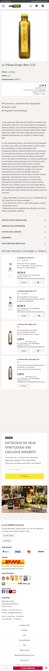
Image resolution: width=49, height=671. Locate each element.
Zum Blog (7, 541)
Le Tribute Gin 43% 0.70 (25, 258)
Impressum (24, 660)
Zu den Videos (9, 536)
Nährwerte (6, 238)
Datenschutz (24, 650)
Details (23, 283)
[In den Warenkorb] (38, 282)
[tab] (24, 220)
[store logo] (13, 6)
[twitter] (10, 592)
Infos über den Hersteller (13, 244)
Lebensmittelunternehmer (13, 226)
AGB (24, 645)
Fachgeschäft (24, 625)
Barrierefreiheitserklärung (24, 655)
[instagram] (7, 592)
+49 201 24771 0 (15, 610)
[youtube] (14, 592)
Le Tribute (11, 72)
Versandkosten (42, 90)
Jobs (24, 635)
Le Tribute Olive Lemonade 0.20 (28, 359)
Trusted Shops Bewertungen (14, 220)
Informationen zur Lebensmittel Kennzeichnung (31, 278)
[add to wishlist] (36, 6)
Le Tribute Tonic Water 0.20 (26, 324)
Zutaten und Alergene (11, 232)
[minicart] (42, 6)
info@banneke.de (15, 612)
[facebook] (3, 592)
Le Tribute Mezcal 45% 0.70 (26, 291)
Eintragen (24, 476)
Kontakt (25, 630)
